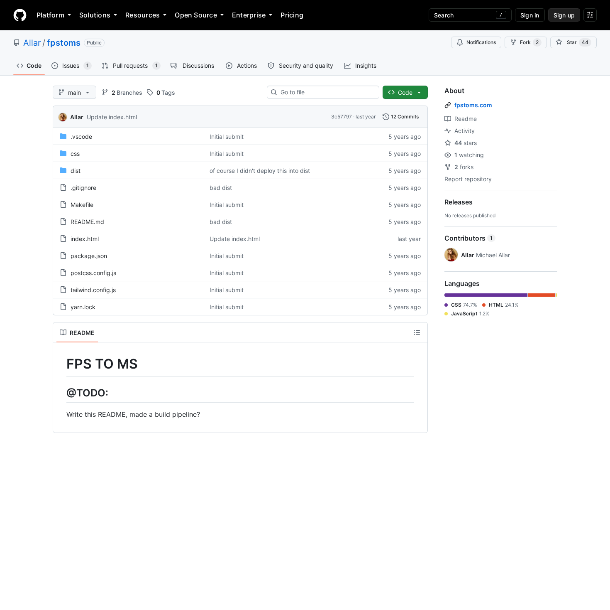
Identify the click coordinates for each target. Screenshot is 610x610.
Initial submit (227, 136)
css (75, 153)
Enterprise (249, 15)
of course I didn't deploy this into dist (260, 170)
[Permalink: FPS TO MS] (60, 364)
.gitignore (83, 187)
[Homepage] (20, 15)
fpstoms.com (473, 104)
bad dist (221, 187)
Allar (32, 43)
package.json (89, 255)
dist (76, 170)
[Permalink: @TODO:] (60, 392)
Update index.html (112, 117)
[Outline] (417, 332)
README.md (87, 221)
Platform (50, 15)
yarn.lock (83, 306)
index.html (85, 238)
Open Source (196, 15)
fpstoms (64, 43)
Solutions (94, 15)
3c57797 (341, 116)
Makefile (82, 204)
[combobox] (326, 92)
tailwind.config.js (93, 289)
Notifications (481, 42)
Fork (529, 42)
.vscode (81, 136)
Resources (142, 15)
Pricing (292, 15)
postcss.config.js (93, 272)
